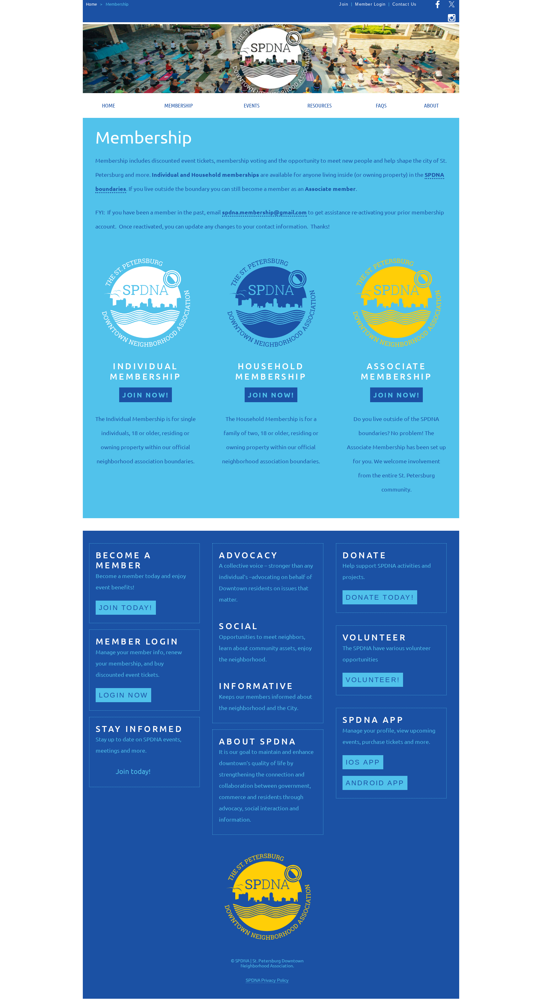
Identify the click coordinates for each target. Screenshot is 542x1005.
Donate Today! (380, 597)
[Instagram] (451, 17)
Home (91, 4)
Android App (375, 783)
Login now (123, 695)
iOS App (363, 762)
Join (343, 4)
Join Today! (126, 608)
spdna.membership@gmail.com (264, 212)
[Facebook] (437, 4)
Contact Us (404, 4)
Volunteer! (373, 680)
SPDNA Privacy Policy (267, 980)
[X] (451, 4)
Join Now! (145, 395)
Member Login (370, 4)
